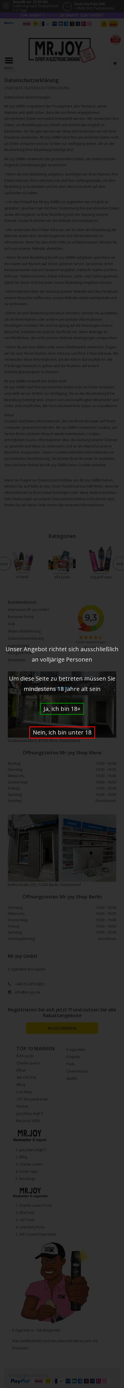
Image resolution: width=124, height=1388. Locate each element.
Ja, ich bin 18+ (62, 709)
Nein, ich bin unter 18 (62, 732)
